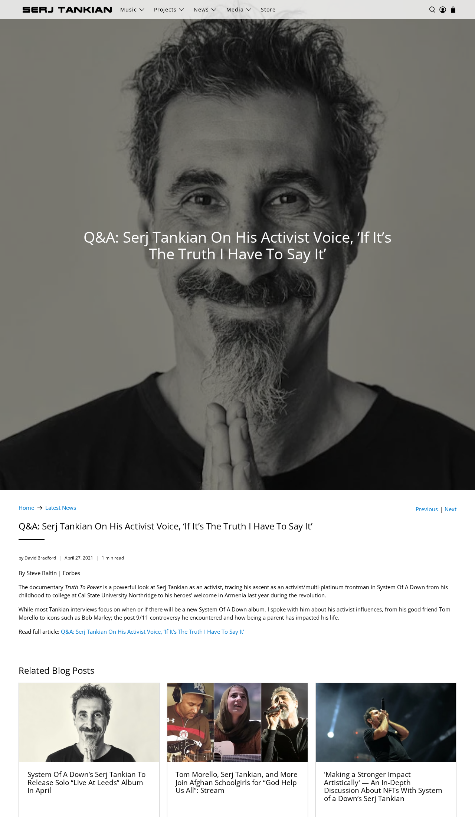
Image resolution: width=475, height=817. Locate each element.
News (201, 9)
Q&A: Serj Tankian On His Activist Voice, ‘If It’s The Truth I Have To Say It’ (152, 631)
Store (268, 9)
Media (235, 9)
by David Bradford (37, 558)
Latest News (60, 508)
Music (128, 9)
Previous (427, 509)
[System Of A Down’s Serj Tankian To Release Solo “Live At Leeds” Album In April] (89, 722)
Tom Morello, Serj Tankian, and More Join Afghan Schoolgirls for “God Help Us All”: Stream (237, 782)
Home (26, 508)
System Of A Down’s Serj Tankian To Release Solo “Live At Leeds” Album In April (86, 782)
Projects (165, 9)
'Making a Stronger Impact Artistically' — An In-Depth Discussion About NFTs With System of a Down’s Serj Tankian (383, 786)
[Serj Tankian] (67, 10)
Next (450, 509)
